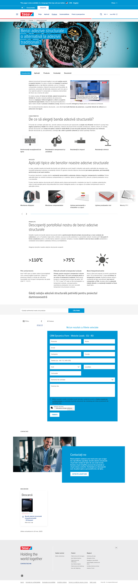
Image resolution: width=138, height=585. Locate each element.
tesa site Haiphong (75, 568)
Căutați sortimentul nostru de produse (33, 310)
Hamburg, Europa (91, 556)
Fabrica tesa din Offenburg (75, 561)
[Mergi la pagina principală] (22, 7)
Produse (31, 20)
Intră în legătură (79, 474)
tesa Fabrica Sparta (76, 564)
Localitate (88, 367)
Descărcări (67, 73)
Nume (87, 341)
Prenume (54, 341)
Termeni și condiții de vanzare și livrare (78, 582)
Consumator (31, 8)
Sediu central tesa (59, 556)
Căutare (76, 310)
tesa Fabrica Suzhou (76, 558)
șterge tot (40, 325)
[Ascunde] (41, 321)
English (75, 3)
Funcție (87, 354)
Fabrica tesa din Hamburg (77, 566)
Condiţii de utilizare (62, 582)
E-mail (53, 348)
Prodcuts (47, 73)
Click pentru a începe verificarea (64, 408)
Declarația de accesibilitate (48, 582)
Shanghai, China (91, 558)
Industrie (43, 8)
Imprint (22, 582)
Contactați (56, 73)
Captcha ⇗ (70, 409)
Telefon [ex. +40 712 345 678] (61, 360)
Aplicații (37, 73)
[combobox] (64, 368)
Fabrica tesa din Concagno (77, 556)
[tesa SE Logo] (27, 14)
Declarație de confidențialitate (33, 582)
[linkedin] (22, 576)
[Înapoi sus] (116, 547)
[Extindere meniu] (17, 14)
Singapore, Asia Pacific (92, 560)
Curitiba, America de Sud (93, 566)
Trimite (54, 414)
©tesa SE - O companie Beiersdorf (109, 582)
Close (113, 3)
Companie (54, 354)
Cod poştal (54, 373)
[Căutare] (101, 14)
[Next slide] (26, 214)
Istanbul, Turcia (90, 568)
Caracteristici (25, 73)
